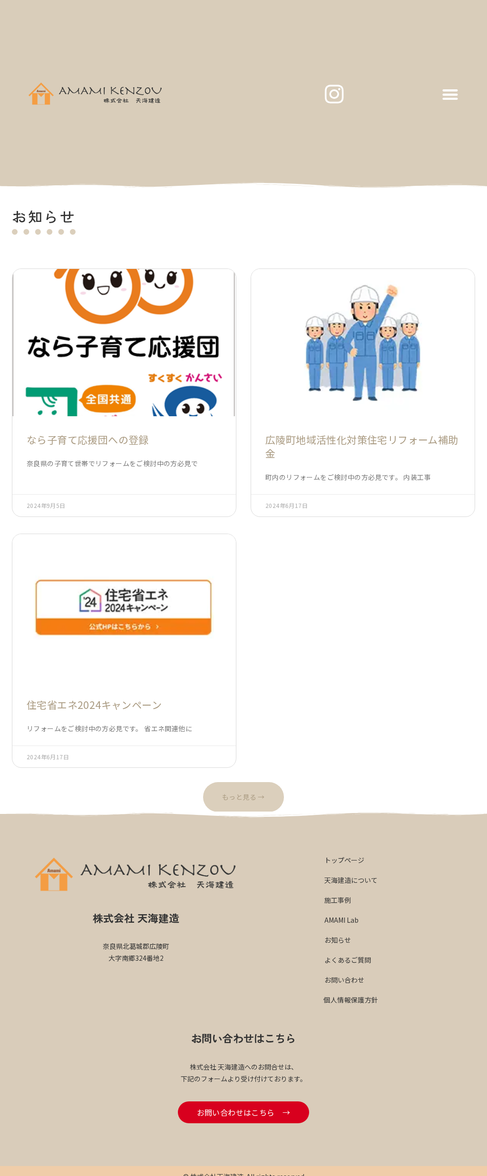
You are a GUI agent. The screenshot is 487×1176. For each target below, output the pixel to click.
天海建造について (351, 880)
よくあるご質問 (347, 960)
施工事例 (337, 900)
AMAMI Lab (341, 920)
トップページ (344, 860)
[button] (450, 94)
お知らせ (337, 940)
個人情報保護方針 (350, 999)
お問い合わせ (344, 980)
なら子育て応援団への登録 (88, 439)
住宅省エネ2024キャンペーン (94, 705)
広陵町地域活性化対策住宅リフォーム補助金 (361, 446)
